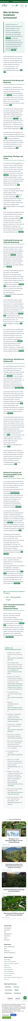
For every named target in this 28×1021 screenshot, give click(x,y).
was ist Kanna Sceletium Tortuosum (13, 977)
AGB (5, 948)
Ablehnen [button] (13, 1015)
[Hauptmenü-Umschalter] (22, 5)
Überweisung (8, 993)
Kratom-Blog (7, 959)
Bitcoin (16, 990)
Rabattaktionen (8, 934)
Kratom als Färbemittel (10, 961)
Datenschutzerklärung (9, 952)
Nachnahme (8, 987)
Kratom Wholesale (8, 971)
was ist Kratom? (8, 975)
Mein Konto (7, 936)
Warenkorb (7, 940)
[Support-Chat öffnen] (25, 998)
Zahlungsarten (7, 928)
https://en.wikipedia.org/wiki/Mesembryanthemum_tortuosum (15, 709)
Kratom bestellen (8, 969)
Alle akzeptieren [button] (6, 1017)
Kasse (5, 938)
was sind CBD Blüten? (9, 973)
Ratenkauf (6, 965)
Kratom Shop (7, 967)
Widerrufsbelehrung (9, 946)
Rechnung (16, 987)
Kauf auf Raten (8, 990)
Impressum (7, 950)
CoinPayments (17, 993)
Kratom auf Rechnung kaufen (11, 963)
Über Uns (6, 979)
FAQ (5, 932)
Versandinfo (7, 930)
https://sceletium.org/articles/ (14, 738)
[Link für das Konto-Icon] (26, 6)
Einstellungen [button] (5, 1015)
